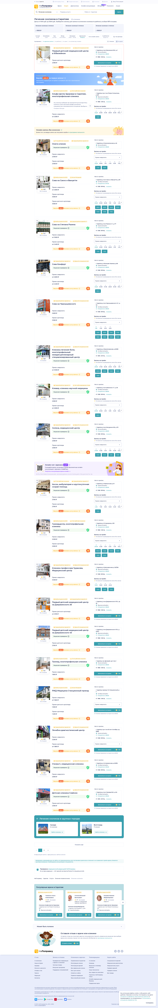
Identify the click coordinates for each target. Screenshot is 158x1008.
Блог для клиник (75, 970)
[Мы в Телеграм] (115, 951)
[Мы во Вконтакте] (119, 951)
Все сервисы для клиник (78, 968)
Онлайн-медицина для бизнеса (95, 980)
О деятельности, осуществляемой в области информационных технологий (54, 996)
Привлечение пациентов (78, 960)
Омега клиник (59, 144)
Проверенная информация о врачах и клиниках (60, 961)
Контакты (37, 978)
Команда (91, 963)
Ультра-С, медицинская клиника (68, 764)
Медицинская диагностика (115, 963)
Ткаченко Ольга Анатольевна (50, 896)
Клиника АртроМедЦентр (76, 906)
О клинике (92, 960)
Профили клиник (112, 970)
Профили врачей (112, 968)
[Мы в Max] (122, 951)
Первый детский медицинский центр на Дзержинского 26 (70, 603)
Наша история (39, 963)
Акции (118, 6)
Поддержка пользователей (60, 970)
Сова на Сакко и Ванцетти (64, 180)
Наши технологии (94, 970)
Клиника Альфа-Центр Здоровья (49, 905)
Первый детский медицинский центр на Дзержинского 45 (70, 631)
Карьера (37, 965)
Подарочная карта (94, 983)
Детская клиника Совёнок (65, 793)
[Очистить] (57, 12)
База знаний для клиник (78, 978)
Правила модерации (77, 975)
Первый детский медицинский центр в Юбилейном (70, 52)
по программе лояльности (76, 132)
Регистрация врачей (77, 965)
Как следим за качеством (96, 972)
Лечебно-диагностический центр (68, 730)
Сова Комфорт (59, 264)
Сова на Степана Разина (63, 224)
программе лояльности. (105, 938)
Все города (110, 973)
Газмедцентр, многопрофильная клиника (68, 525)
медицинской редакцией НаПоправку (61, 869)
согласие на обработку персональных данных (134, 996)
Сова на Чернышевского (64, 304)
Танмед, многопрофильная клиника (69, 662)
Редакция (37, 975)
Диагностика (75, 6)
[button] (47, 12)
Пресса (37, 973)
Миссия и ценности (40, 968)
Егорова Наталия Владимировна (109, 896)
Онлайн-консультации (88, 6)
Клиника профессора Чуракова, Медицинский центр (67, 569)
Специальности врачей (113, 960)
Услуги (66, 6)
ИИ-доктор (101, 6)
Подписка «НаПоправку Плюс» (96, 975)
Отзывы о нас (38, 970)
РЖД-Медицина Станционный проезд (70, 691)
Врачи (60, 6)
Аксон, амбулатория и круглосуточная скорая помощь (70, 485)
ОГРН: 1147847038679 (40, 1005)
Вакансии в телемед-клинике (95, 966)
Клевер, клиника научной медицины (70, 388)
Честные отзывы (57, 965)
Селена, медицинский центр (66, 428)
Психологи (110, 6)
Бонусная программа (59, 967)
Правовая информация (117, 1004)
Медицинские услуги (113, 965)
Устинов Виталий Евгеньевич (80, 896)
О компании (38, 960)
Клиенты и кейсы (76, 973)
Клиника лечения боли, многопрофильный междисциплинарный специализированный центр (66, 353)
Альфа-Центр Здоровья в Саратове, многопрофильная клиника (69, 95)
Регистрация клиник (77, 963)
